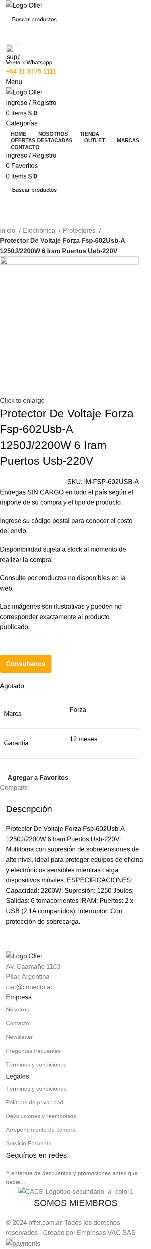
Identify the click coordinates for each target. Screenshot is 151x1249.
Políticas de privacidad (34, 1102)
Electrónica (40, 230)
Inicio (8, 230)
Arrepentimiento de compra (41, 1129)
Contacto (17, 1023)
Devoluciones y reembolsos (41, 1116)
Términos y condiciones (36, 1064)
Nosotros (17, 1009)
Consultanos (26, 663)
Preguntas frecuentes (33, 1051)
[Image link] (24, 955)
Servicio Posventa (29, 1143)
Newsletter (19, 1037)
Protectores (80, 230)
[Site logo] (24, 5)
